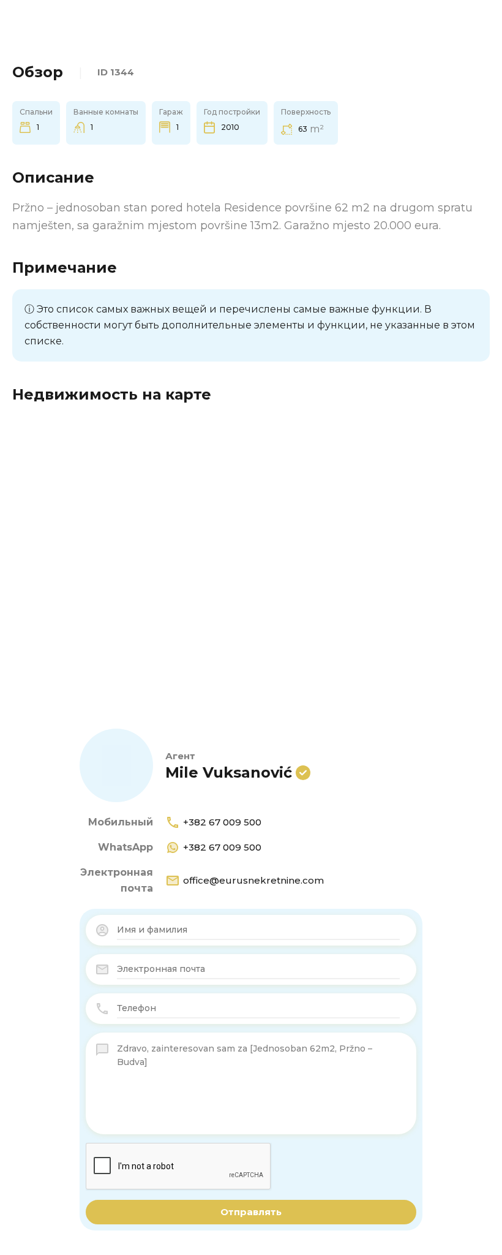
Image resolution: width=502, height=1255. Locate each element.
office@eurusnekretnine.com (253, 880)
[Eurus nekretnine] (49, 27)
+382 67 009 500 (222, 822)
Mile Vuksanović (228, 772)
